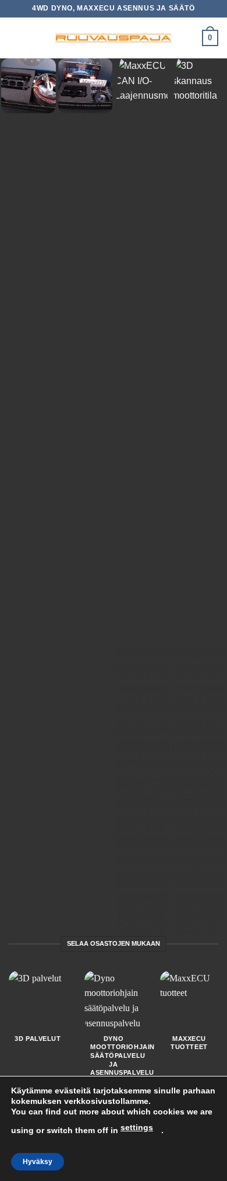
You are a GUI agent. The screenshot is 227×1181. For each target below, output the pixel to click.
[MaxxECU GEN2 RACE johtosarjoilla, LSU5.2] (28, 85)
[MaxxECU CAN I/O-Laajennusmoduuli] (142, 496)
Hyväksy (37, 1162)
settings (136, 1127)
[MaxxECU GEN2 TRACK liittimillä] (85, 85)
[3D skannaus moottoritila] (199, 496)
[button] (16, 37)
